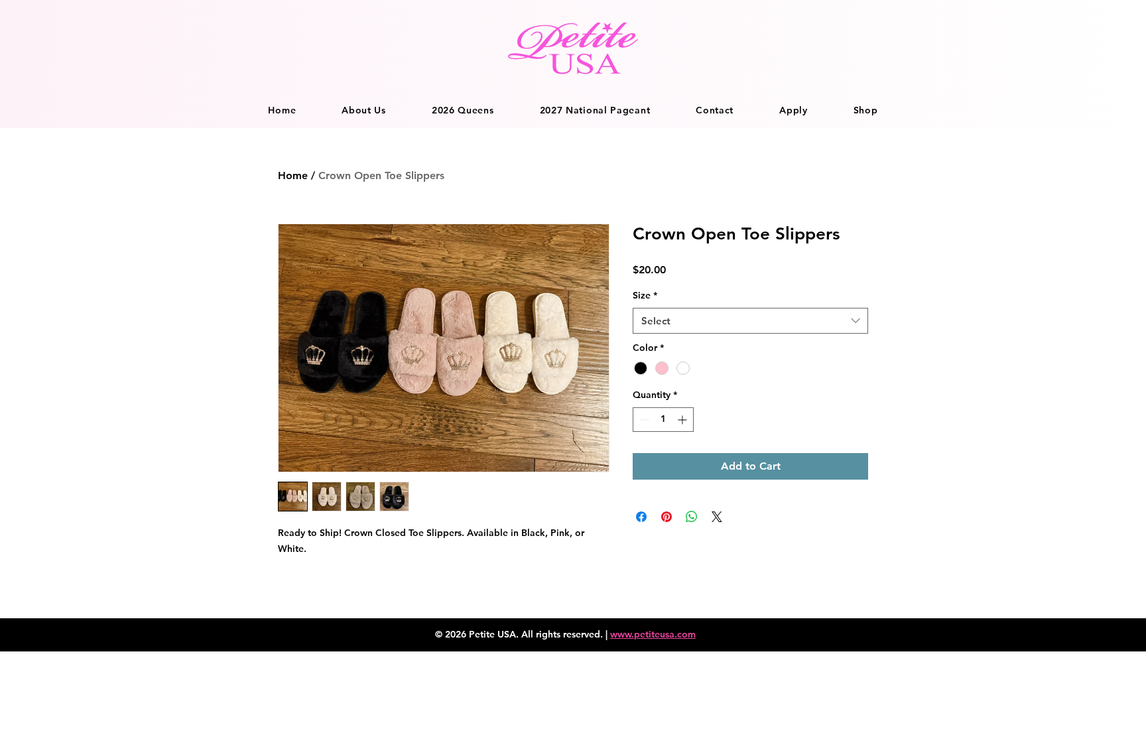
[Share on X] (717, 517)
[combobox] (750, 321)
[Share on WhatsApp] (692, 517)
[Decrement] (643, 419)
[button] (364, 110)
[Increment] (683, 419)
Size (645, 295)
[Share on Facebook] (641, 517)
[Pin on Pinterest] (666, 517)
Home (293, 175)
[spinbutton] (663, 419)
